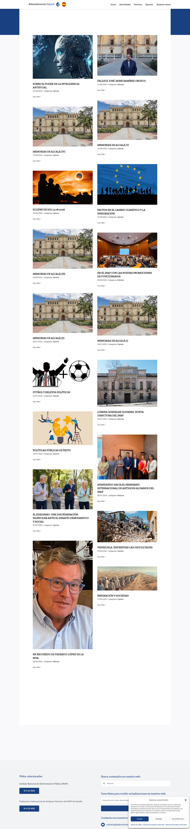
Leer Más (36, 97)
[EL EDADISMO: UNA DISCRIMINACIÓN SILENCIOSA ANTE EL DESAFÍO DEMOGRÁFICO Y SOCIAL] (63, 489)
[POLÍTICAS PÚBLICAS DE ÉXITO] (63, 428)
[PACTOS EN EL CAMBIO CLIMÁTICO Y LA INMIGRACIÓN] (127, 184)
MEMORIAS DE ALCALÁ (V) (127, 117)
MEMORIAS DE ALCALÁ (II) (62, 310)
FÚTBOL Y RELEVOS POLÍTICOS (62, 370)
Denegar (159, 819)
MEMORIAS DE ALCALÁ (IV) (62, 124)
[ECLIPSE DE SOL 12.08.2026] (63, 187)
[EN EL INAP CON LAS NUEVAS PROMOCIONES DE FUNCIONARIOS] (127, 250)
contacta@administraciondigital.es (123, 824)
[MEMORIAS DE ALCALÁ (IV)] (63, 126)
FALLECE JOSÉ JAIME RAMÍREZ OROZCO (127, 53)
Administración (41, 4)
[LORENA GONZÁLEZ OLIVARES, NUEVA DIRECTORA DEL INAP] (127, 383)
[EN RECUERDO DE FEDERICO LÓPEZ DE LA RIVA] (63, 595)
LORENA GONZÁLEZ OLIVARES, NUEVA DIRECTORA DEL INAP (127, 379)
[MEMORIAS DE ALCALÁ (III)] (63, 249)
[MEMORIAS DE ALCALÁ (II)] (63, 313)
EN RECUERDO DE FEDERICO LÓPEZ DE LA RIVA (62, 591)
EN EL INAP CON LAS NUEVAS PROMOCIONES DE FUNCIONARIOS (127, 246)
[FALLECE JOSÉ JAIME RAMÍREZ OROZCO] (127, 55)
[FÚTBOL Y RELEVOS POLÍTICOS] (63, 372)
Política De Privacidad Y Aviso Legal (153, 824)
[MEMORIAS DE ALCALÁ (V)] (127, 120)
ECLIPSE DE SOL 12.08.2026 (62, 185)
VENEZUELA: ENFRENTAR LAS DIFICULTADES (127, 524)
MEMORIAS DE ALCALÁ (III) (62, 246)
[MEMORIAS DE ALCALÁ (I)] (127, 316)
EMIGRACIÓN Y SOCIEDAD (127, 576)
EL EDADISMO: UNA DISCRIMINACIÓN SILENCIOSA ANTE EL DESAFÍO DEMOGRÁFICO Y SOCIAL (62, 484)
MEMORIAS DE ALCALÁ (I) (127, 313)
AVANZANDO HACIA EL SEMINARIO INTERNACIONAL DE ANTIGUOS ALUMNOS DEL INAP (127, 451)
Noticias (121, 84)
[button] (186, 800)
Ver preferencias (178, 819)
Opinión (56, 91)
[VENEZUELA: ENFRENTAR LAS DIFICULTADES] (127, 526)
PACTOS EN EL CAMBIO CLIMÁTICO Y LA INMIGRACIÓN (127, 180)
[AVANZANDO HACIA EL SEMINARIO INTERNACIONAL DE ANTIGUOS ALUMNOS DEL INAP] (127, 457)
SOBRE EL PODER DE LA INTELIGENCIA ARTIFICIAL (62, 53)
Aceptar (139, 819)
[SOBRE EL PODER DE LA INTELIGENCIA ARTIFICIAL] (63, 57)
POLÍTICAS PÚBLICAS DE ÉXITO (62, 426)
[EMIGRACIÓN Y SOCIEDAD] (127, 578)
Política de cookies (136, 824)
